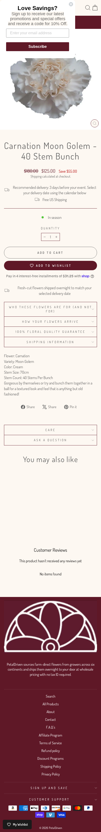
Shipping (36, 176)
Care (50, 430)
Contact (50, 719)
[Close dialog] (71, 4)
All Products (51, 704)
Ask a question (50, 440)
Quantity (50, 228)
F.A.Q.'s (50, 727)
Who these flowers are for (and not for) (50, 309)
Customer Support (49, 799)
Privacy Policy (51, 774)
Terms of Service (50, 743)
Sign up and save (49, 788)
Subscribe (37, 47)
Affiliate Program (50, 735)
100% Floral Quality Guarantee (50, 332)
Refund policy (50, 750)
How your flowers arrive (50, 321)
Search (50, 696)
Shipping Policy (50, 766)
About (51, 711)
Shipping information (50, 342)
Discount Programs (50, 758)
